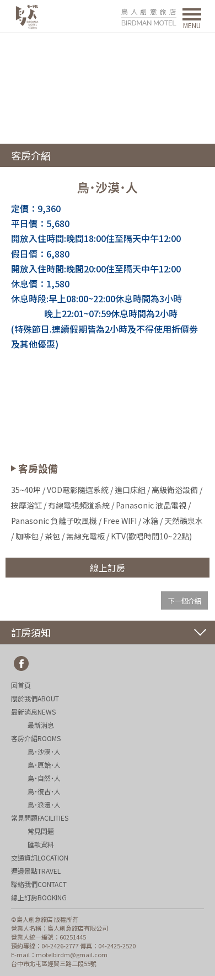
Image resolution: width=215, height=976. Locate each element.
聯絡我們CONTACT (39, 884)
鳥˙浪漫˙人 (44, 804)
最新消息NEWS (33, 711)
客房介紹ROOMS (36, 738)
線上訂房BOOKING (39, 897)
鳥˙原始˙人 (44, 764)
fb (21, 663)
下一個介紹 (184, 600)
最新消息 (41, 725)
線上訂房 (107, 567)
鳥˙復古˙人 (44, 791)
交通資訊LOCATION (39, 857)
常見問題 (41, 831)
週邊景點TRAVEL (36, 870)
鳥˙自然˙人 (44, 778)
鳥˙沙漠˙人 (44, 751)
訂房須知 (31, 632)
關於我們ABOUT (35, 698)
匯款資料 (41, 844)
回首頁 (21, 685)
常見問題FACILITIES (39, 817)
